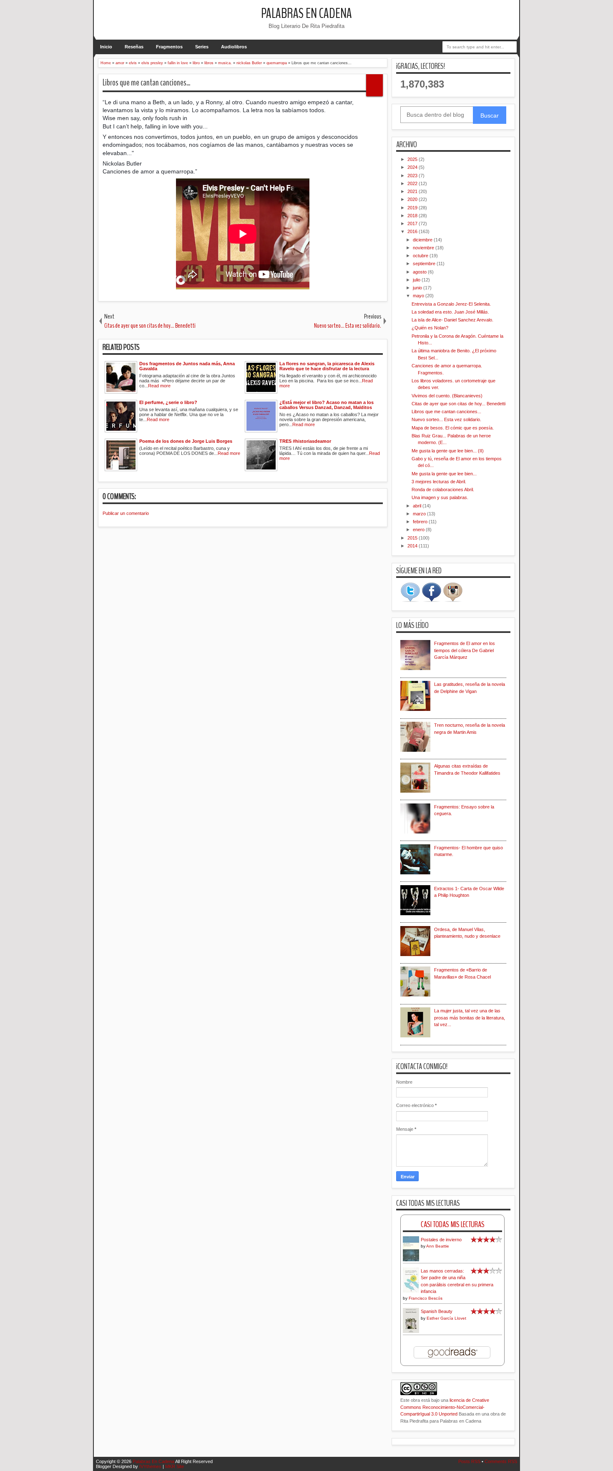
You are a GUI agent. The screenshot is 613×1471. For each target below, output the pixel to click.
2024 (413, 167)
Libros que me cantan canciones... (146, 82)
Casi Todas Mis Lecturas (453, 1224)
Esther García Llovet (446, 1318)
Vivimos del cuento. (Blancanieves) (447, 395)
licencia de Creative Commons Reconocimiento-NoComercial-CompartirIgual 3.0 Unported (444, 1407)
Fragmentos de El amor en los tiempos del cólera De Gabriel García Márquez (464, 650)
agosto (420, 271)
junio (418, 287)
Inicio (106, 46)
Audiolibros (234, 46)
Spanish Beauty (436, 1311)
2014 (413, 545)
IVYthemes (150, 1466)
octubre (421, 255)
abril (417, 505)
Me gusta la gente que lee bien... (444, 473)
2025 (413, 159)
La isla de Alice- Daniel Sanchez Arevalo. (452, 319)
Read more (159, 385)
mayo (419, 295)
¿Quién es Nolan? (430, 327)
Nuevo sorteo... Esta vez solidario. (446, 419)
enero (419, 529)
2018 (413, 215)
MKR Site (174, 1466)
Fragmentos (169, 46)
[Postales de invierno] (411, 1260)
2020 (413, 199)
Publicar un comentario (126, 513)
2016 (413, 231)
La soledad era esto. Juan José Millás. (450, 311)
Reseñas (134, 46)
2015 (413, 537)
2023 (413, 175)
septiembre (425, 263)
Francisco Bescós (425, 1298)
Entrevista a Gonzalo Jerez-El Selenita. (451, 303)
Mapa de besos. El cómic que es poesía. (453, 427)
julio (417, 279)
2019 (413, 207)
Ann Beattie (437, 1246)
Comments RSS (501, 1461)
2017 (413, 223)
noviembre (424, 247)
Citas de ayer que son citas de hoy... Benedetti (458, 403)
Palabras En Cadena (306, 13)
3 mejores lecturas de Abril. (439, 481)
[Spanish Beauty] (411, 1331)
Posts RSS (469, 1461)
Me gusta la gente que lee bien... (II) (448, 450)
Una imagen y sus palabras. (440, 497)
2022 (413, 183)
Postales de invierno (441, 1239)
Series (202, 46)
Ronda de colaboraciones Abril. (443, 489)
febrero (421, 521)
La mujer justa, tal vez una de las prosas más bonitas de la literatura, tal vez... (469, 1017)
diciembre (423, 239)
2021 (413, 191)
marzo (420, 513)
